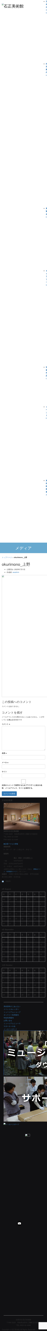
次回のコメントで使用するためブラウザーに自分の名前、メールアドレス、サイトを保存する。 (22, 786)
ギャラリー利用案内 (11, 1015)
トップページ (7, 557)
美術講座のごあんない (12, 1006)
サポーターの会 (9, 1026)
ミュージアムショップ (12, 1012)
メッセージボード (10, 1029)
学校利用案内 (9, 1018)
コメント (6, 724)
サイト (4, 771)
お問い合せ (8, 1020)
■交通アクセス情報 (11, 844)
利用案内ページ (12, 871)
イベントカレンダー (11, 1009)
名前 (4, 753)
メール (5, 762)
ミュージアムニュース (12, 1023)
